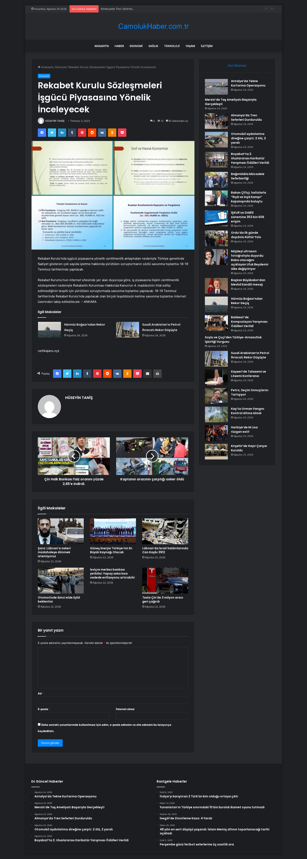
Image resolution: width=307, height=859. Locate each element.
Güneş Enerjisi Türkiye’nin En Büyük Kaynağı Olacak (111, 550)
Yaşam (190, 46)
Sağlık (153, 46)
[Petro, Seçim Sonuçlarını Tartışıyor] (216, 396)
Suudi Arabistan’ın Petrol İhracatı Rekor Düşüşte (250, 355)
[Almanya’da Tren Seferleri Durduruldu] (216, 121)
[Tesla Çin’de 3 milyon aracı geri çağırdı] (165, 581)
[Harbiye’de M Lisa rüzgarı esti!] (216, 433)
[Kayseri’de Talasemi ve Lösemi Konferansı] (216, 377)
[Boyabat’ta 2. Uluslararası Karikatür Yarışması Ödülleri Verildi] (216, 159)
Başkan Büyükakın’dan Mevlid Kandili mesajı (248, 282)
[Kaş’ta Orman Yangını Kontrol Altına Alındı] (216, 414)
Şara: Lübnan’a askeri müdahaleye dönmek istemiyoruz (54, 552)
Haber (119, 46)
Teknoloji (172, 46)
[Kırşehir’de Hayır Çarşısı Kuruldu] (216, 451)
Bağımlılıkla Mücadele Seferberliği (247, 176)
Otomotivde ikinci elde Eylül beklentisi (59, 599)
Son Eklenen (237, 65)
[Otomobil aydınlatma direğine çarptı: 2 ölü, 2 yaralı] (216, 139)
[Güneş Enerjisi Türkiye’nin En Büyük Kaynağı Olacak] (113, 531)
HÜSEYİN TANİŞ (55, 120)
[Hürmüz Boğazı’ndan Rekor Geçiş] (49, 330)
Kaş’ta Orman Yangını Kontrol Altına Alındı (247, 411)
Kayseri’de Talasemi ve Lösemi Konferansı (248, 373)
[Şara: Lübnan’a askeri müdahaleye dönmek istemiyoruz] (61, 531)
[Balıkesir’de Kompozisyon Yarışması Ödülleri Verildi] (216, 323)
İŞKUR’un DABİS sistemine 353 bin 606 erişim (247, 217)
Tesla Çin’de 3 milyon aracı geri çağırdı (162, 599)
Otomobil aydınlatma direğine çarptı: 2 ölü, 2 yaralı (248, 138)
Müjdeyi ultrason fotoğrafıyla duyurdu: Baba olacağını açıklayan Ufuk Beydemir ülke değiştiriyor (250, 260)
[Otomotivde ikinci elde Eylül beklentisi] (61, 581)
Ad (41, 693)
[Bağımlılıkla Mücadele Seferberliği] (216, 180)
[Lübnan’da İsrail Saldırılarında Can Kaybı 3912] (165, 531)
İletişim (207, 46)
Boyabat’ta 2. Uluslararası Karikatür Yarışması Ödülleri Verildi (250, 158)
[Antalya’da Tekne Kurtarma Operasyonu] (216, 87)
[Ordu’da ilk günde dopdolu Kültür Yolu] (216, 238)
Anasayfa (101, 46)
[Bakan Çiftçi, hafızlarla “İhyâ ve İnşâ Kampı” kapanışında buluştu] (216, 198)
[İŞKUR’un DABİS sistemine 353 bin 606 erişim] (216, 218)
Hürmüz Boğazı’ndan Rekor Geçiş (247, 301)
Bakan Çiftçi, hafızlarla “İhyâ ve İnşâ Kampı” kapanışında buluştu (248, 196)
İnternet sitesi (125, 709)
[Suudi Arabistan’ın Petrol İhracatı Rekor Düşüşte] (127, 330)
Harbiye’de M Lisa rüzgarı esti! (244, 429)
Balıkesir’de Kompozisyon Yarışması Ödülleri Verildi (249, 321)
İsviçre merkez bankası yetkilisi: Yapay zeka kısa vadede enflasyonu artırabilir (112, 573)
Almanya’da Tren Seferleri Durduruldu (125, 8)
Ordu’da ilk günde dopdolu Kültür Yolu (246, 235)
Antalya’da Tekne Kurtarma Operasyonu (248, 83)
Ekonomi (136, 46)
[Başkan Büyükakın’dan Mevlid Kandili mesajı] (216, 286)
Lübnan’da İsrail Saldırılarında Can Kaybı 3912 (165, 550)
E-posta (44, 709)
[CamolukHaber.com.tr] (153, 26)
